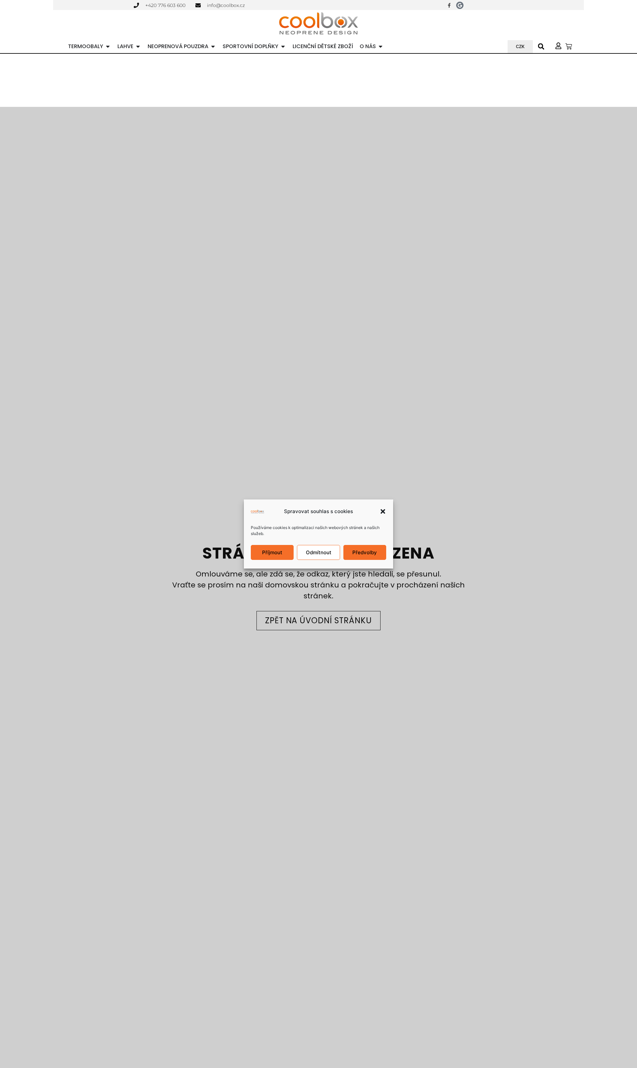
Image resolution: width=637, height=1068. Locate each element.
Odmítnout (318, 552)
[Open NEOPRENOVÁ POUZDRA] (213, 46)
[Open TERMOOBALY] (108, 46)
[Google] (459, 5)
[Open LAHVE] (138, 46)
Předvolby (364, 552)
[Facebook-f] (449, 5)
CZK (520, 46)
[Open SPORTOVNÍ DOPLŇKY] (283, 46)
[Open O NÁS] (381, 46)
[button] (383, 511)
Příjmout (272, 552)
